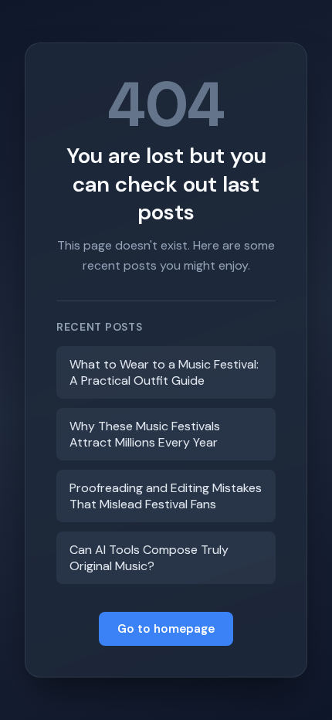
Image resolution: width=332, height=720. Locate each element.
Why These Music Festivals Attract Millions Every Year (144, 434)
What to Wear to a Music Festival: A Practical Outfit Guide (164, 372)
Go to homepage (166, 629)
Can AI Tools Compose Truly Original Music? (149, 558)
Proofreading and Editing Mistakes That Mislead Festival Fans (165, 496)
